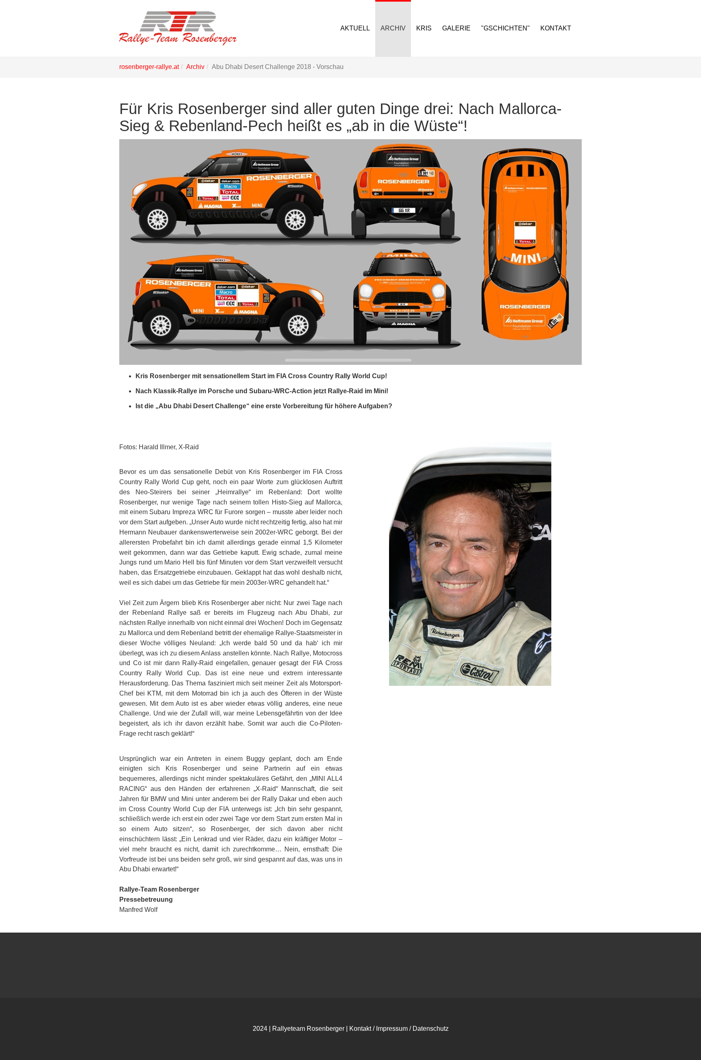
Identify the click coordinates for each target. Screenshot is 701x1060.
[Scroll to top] (675, 1034)
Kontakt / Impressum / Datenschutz (399, 1028)
